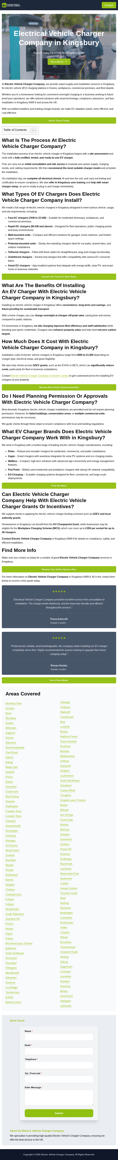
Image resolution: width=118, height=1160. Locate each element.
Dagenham (66, 966)
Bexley (64, 991)
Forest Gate (66, 819)
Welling (64, 957)
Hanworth (65, 766)
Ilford (63, 898)
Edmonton (11, 977)
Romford (65, 981)
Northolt (10, 772)
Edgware (10, 733)
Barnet (9, 782)
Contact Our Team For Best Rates (59, 276)
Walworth (65, 712)
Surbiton (64, 844)
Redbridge (66, 859)
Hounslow (11, 963)
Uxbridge (65, 702)
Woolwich (65, 908)
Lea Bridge (12, 987)
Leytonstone (67, 775)
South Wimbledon (70, 780)
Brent (8, 713)
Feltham (64, 761)
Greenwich (66, 839)
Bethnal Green (13, 1002)
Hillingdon (11, 968)
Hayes (9, 933)
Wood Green (12, 850)
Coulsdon (65, 971)
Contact (109, 5)
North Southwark (15, 953)
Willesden (11, 728)
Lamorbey (65, 976)
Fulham (10, 899)
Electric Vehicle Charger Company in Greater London (40, 375)
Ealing (9, 762)
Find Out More (59, 485)
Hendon (10, 708)
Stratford (64, 771)
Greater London (68, 888)
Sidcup (64, 961)
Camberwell (66, 717)
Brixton (64, 731)
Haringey (11, 840)
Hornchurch (66, 996)
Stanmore (11, 742)
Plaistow (65, 834)
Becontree (65, 942)
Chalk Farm (12, 791)
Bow (62, 722)
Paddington (12, 806)
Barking (64, 903)
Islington (10, 884)
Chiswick (11, 821)
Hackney (10, 982)
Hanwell (10, 801)
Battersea (11, 948)
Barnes (9, 879)
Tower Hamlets (68, 741)
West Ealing (12, 796)
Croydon (65, 932)
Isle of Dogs (66, 815)
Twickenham (12, 992)
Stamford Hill (13, 919)
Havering (65, 986)
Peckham (65, 746)
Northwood (12, 875)
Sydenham (66, 878)
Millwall (64, 810)
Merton (64, 805)
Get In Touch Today (59, 120)
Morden (64, 824)
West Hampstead (15, 747)
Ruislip (9, 870)
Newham (65, 854)
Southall (10, 855)
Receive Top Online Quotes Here (59, 569)
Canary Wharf (67, 790)
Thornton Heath (68, 893)
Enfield (9, 997)
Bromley (64, 751)
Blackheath (66, 864)
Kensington (12, 830)
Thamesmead (67, 947)
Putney (9, 938)
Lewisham (65, 868)
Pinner (9, 777)
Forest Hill (65, 849)
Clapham (65, 707)
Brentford (11, 860)
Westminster (12, 909)
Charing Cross (13, 894)
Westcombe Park (69, 873)
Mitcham (64, 829)
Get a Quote (57, 61)
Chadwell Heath (69, 952)
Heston (9, 928)
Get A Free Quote (59, 680)
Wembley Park (14, 703)
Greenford (11, 786)
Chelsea (10, 889)
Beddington (66, 913)
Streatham (65, 785)
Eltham (64, 937)
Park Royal (12, 752)
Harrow (10, 737)
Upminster (65, 1006)
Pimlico (10, 924)
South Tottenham (15, 914)
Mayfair (10, 865)
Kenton (9, 723)
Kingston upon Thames (73, 800)
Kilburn (9, 757)
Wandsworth (12, 972)
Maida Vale (12, 767)
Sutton (63, 927)
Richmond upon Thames (19, 943)
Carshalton (66, 917)
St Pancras (12, 845)
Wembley (11, 718)
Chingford (65, 795)
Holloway (11, 835)
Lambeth (65, 726)
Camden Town (13, 811)
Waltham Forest (68, 736)
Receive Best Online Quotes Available (59, 387)
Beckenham (66, 922)
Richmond (11, 958)
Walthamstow (67, 756)
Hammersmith (13, 826)
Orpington (65, 1001)
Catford (64, 883)
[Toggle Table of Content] (31, 130)
